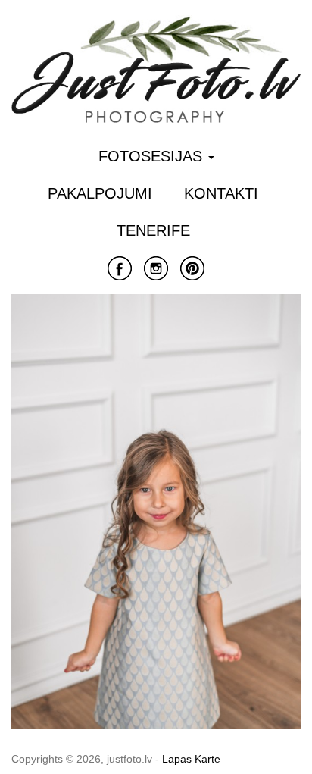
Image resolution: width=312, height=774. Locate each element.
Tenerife (153, 230)
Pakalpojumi (100, 193)
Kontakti (221, 193)
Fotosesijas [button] (152, 156)
